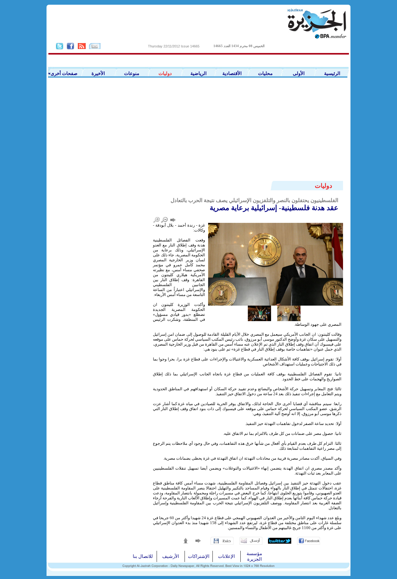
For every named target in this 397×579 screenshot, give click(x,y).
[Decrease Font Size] (164, 220)
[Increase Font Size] (157, 220)
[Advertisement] (198, 133)
